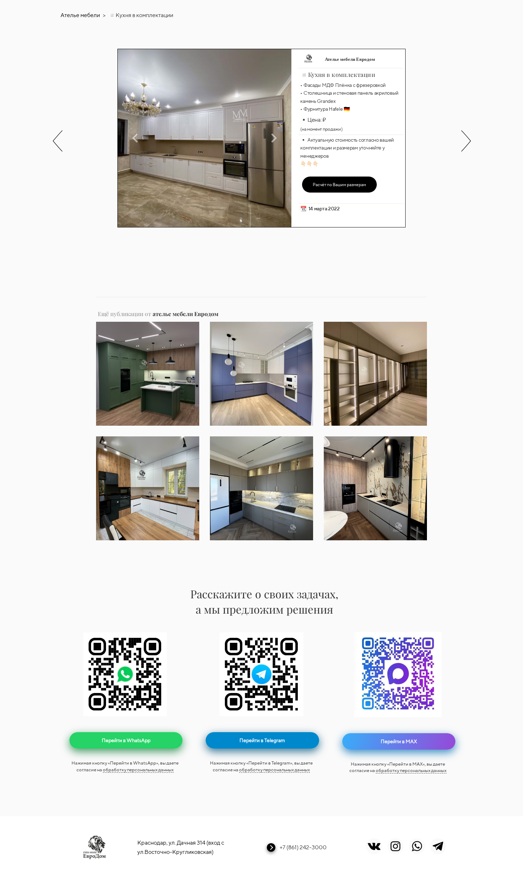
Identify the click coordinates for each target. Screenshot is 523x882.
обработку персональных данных (138, 769)
